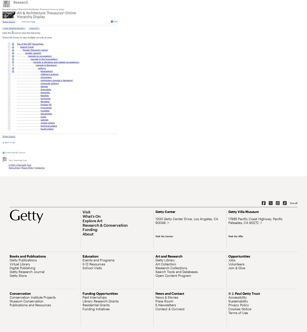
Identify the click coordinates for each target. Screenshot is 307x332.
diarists (44, 86)
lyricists (44, 104)
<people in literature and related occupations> (56, 62)
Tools (20, 9)
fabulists (45, 95)
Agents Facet (27, 47)
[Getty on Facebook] (264, 203)
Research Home (9, 9)
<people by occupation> (40, 56)
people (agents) (33, 53)
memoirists (46, 107)
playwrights (46, 113)
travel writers (47, 129)
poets (43, 117)
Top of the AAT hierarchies (30, 44)
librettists (45, 101)
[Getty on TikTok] (285, 203)
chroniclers (46, 77)
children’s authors (50, 74)
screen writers (48, 123)
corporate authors (50, 83)
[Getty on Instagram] (278, 203)
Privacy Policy (27, 168)
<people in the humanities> (44, 59)
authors (42, 68)
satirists (44, 120)
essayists (45, 92)
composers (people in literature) (57, 80)
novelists (45, 110)
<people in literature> (46, 65)
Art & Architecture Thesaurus (36, 9)
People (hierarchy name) (35, 50)
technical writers (49, 126)
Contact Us (40, 168)
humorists (46, 98)
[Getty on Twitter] (271, 203)
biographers (47, 71)
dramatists (46, 89)
